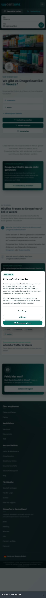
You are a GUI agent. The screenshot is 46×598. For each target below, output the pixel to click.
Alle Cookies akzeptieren (22, 323)
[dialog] (23, 299)
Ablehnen (22, 317)
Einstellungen (22, 311)
